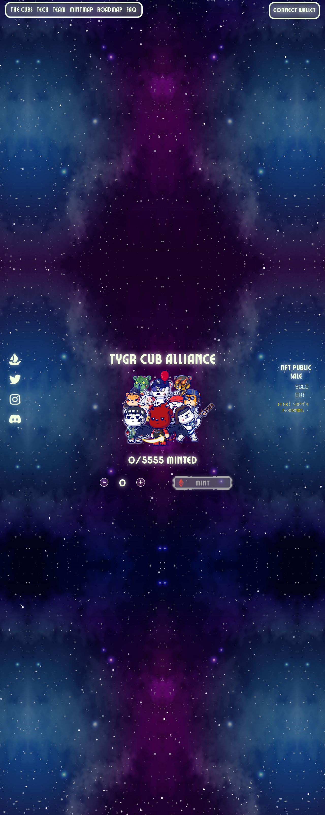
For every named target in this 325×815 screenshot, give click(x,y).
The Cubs (21, 10)
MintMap (81, 10)
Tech (42, 10)
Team (59, 10)
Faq (131, 10)
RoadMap (109, 10)
